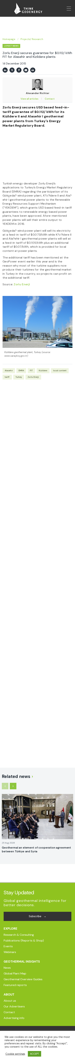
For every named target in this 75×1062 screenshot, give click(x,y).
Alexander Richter (37, 93)
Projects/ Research (32, 39)
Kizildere (43, 370)
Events (8, 946)
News (7, 968)
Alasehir (9, 370)
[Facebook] (18, 70)
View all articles (29, 98)
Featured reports (15, 985)
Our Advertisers (14, 1006)
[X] (12, 70)
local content (59, 370)
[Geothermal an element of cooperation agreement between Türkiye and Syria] (37, 816)
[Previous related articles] (5, 786)
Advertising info (14, 1018)
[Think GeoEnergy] (28, 8)
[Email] (25, 70)
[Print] (32, 70)
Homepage (9, 39)
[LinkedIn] (5, 70)
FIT (31, 370)
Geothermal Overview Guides (23, 979)
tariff (7, 377)
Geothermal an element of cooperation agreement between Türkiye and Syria (36, 849)
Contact (50, 98)
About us (10, 1001)
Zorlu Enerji (22, 284)
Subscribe (37, 916)
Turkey (18, 377)
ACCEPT (34, 1053)
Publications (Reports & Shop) (24, 940)
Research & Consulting (19, 935)
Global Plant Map (15, 973)
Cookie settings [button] (15, 1054)
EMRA (21, 370)
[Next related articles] (13, 786)
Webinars (10, 952)
